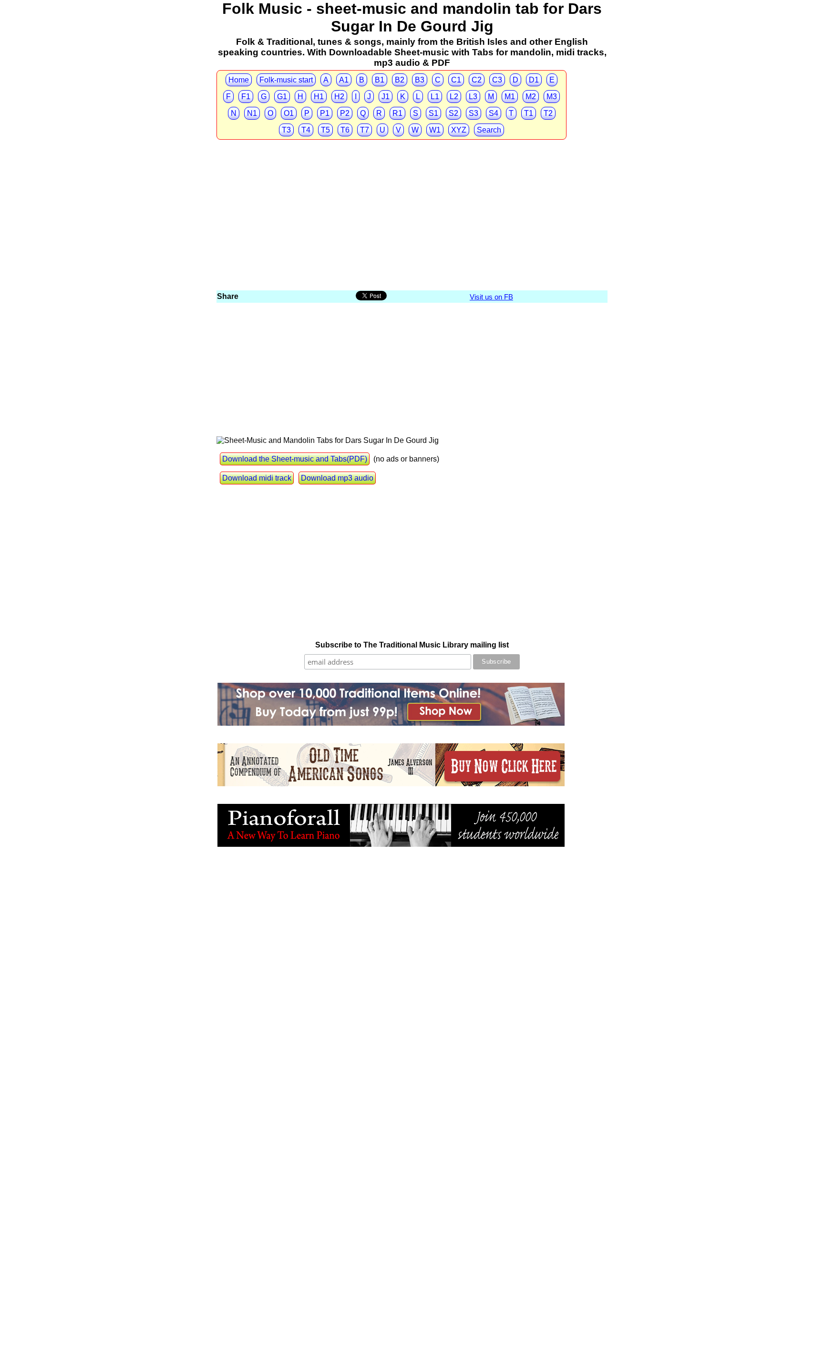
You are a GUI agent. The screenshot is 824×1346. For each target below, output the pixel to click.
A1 (344, 80)
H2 (339, 96)
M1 (510, 96)
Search (489, 130)
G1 (282, 96)
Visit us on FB (491, 297)
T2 (548, 113)
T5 (325, 130)
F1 (245, 96)
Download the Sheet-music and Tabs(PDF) (294, 459)
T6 (345, 130)
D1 (534, 80)
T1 (528, 113)
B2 (399, 80)
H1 (319, 96)
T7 (364, 130)
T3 (286, 130)
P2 (345, 113)
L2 (454, 96)
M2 (530, 96)
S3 (473, 113)
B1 (379, 80)
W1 (435, 130)
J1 (385, 96)
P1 (325, 113)
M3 (551, 96)
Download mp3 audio (337, 478)
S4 (493, 113)
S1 (433, 113)
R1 (397, 113)
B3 (419, 80)
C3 (497, 80)
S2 (453, 113)
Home (238, 80)
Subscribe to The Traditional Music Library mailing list (412, 645)
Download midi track (256, 478)
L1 (435, 96)
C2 (477, 80)
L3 (473, 96)
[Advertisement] (412, 217)
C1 (456, 80)
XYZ (458, 130)
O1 (289, 113)
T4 (305, 130)
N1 (252, 113)
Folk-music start (286, 80)
